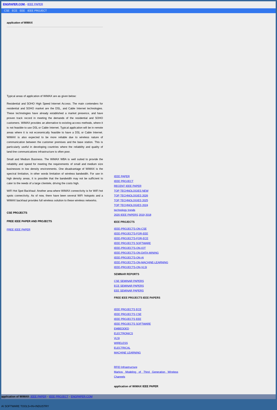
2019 (142, 214)
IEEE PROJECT (37, 10)
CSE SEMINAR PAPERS (129, 281)
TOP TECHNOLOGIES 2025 (131, 200)
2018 (148, 214)
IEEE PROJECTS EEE (127, 319)
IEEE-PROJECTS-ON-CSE (130, 228)
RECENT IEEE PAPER (127, 186)
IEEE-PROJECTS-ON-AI (129, 257)
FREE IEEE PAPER (18, 229)
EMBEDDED (121, 328)
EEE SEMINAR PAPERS (129, 290)
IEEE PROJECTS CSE (127, 314)
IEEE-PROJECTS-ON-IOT (130, 248)
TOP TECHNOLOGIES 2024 (131, 205)
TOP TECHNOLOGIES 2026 (131, 195)
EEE (23, 10)
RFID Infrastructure (125, 367)
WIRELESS (121, 343)
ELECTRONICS (123, 333)
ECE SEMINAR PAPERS (129, 285)
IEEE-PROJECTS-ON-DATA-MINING (136, 252)
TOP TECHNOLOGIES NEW (131, 190)
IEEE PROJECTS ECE (127, 309)
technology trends (124, 210)
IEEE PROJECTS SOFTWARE (132, 243)
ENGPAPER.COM (81, 396)
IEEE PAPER (35, 4)
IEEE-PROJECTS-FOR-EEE (131, 233)
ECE (15, 10)
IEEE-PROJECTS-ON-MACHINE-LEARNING (141, 262)
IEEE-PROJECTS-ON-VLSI (130, 267)
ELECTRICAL (122, 347)
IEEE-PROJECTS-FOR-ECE (131, 238)
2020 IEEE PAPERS (126, 214)
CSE (7, 10)
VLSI (117, 338)
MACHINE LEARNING (127, 352)
